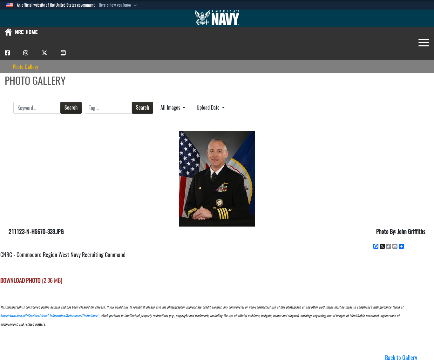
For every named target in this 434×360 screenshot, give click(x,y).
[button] (118, 5)
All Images (170, 107)
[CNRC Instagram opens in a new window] (25, 53)
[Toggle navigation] (424, 42)
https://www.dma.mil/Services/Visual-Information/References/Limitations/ (49, 315)
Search (71, 107)
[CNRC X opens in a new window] (44, 53)
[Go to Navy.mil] (217, 18)
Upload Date (209, 107)
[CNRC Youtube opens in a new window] (63, 53)
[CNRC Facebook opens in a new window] (7, 53)
